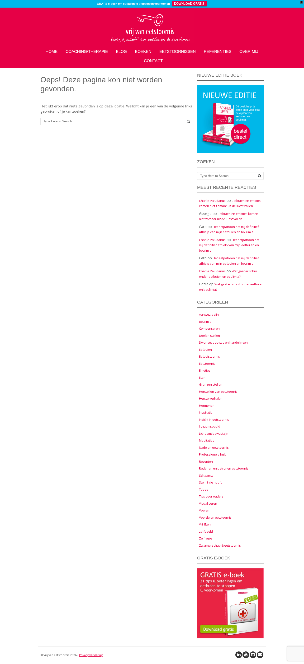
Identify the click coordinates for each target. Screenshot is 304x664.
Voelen (204, 510)
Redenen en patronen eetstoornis (223, 468)
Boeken (143, 51)
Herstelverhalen (211, 398)
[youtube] (245, 654)
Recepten (206, 461)
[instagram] (252, 654)
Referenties (217, 51)
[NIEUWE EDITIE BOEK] (230, 151)
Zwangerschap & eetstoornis (220, 545)
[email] (260, 654)
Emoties (204, 370)
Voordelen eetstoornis (215, 517)
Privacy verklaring (91, 655)
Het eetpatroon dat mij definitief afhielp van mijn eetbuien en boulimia (229, 245)
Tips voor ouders (211, 496)
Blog (121, 51)
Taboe (203, 489)
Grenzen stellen (210, 384)
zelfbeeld (206, 531)
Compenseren (209, 328)
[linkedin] (238, 654)
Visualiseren (208, 503)
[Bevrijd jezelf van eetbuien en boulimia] (152, 41)
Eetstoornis (207, 363)
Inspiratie (206, 412)
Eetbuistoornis (209, 356)
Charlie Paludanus (212, 200)
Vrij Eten (205, 524)
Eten (202, 377)
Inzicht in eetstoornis (214, 419)
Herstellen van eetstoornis (218, 391)
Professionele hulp (213, 454)
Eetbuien (205, 349)
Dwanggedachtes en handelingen (223, 342)
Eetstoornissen (177, 51)
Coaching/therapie (87, 51)
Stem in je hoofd (211, 482)
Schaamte (206, 475)
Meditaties (206, 440)
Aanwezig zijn (209, 314)
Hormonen (206, 405)
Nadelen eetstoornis (214, 447)
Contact (153, 61)
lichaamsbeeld (209, 426)
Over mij (248, 51)
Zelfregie (205, 538)
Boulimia (205, 321)
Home (51, 51)
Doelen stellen (209, 335)
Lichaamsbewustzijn (213, 433)
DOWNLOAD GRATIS (189, 3)
